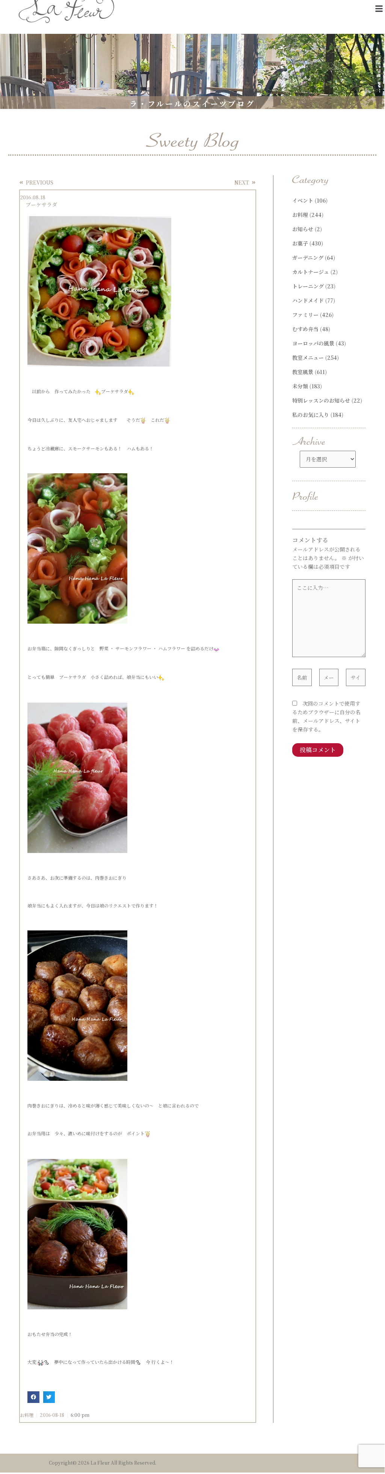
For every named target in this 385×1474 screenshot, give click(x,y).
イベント (302, 200)
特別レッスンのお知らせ (321, 400)
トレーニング (308, 286)
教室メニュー (308, 357)
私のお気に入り (310, 414)
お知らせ (302, 229)
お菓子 (300, 243)
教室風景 (302, 372)
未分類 (300, 386)
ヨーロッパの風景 (313, 343)
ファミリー (305, 314)
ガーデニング (307, 257)
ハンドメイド (308, 300)
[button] (379, 8)
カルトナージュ (310, 272)
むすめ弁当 (305, 329)
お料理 (26, 1415)
